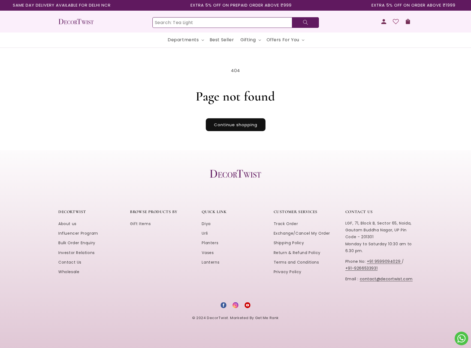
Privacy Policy (287, 272)
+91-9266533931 (361, 268)
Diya (206, 223)
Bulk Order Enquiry (76, 243)
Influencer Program (78, 233)
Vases (208, 252)
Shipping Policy (289, 243)
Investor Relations (76, 252)
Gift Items (140, 223)
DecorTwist (217, 317)
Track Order (286, 223)
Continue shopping (235, 125)
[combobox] (235, 22)
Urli (205, 233)
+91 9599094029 (384, 261)
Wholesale (68, 272)
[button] (408, 22)
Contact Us (69, 262)
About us (67, 223)
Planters (210, 243)
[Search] (305, 22)
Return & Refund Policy (297, 252)
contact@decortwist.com (386, 279)
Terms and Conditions (296, 262)
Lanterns (210, 262)
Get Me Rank (267, 317)
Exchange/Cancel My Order (302, 233)
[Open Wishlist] (396, 22)
